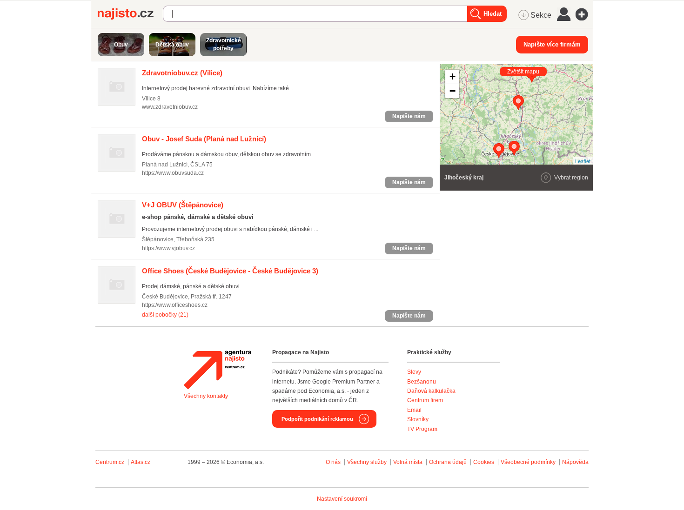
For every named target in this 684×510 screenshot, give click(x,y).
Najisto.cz (130, 14)
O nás (333, 462)
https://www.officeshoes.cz (175, 305)
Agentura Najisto (217, 369)
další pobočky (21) (165, 314)
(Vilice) (182, 73)
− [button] (452, 91)
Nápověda (575, 462)
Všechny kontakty (206, 396)
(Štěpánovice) (182, 205)
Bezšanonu (421, 381)
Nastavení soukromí (342, 499)
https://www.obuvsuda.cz (173, 173)
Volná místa (407, 462)
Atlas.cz (140, 462)
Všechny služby (367, 462)
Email (414, 410)
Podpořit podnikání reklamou (317, 419)
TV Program (422, 429)
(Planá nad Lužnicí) (204, 139)
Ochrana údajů (448, 462)
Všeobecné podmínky (528, 462)
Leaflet (582, 161)
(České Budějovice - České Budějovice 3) (230, 271)
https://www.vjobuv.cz (168, 248)
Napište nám (409, 116)
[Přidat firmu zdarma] (584, 14)
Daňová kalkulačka (431, 391)
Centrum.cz (109, 462)
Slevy (414, 372)
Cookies (483, 462)
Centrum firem (425, 400)
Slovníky (418, 419)
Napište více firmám (552, 44)
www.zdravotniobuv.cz (170, 107)
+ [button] (452, 76)
